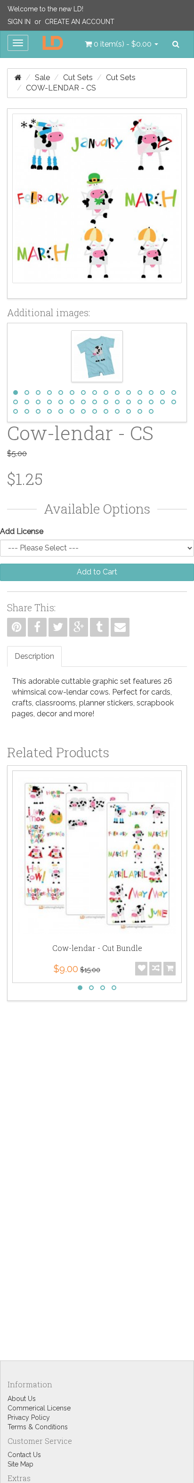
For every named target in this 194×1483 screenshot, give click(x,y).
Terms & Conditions (38, 1427)
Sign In (19, 21)
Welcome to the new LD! (45, 9)
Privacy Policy (29, 1417)
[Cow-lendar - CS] (97, 203)
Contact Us (24, 1454)
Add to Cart (97, 571)
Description (34, 656)
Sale (42, 77)
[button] (121, 44)
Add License (21, 531)
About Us (22, 1398)
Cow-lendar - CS (61, 87)
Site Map (20, 1464)
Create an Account (79, 21)
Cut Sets (78, 77)
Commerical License (39, 1408)
